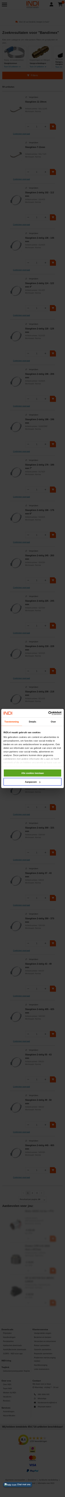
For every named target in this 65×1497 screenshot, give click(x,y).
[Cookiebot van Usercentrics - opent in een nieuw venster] (48, 713)
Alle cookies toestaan (32, 773)
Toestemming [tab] (11, 721)
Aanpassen (31, 782)
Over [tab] (53, 721)
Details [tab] (32, 721)
